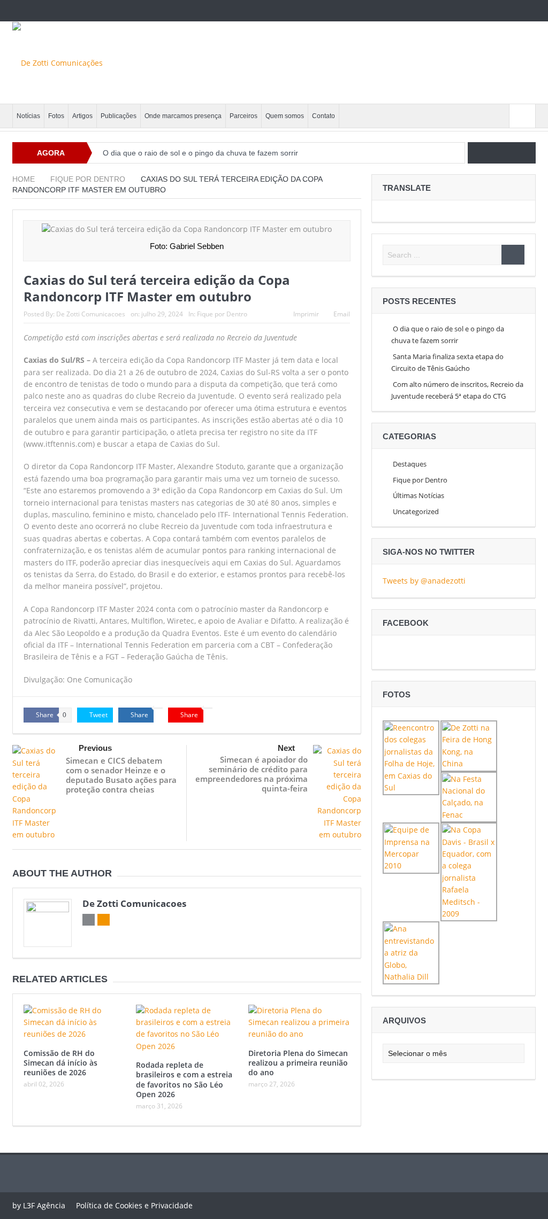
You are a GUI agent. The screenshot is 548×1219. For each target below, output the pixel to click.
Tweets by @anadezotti (424, 581)
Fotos (56, 116)
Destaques (410, 464)
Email (341, 314)
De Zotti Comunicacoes (90, 314)
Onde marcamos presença (183, 116)
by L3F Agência (38, 1205)
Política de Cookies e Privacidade (134, 1205)
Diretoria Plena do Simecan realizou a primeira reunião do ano (298, 1062)
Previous (95, 747)
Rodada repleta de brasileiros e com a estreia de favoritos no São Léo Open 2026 (184, 1079)
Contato (323, 116)
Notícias (28, 116)
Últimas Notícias (418, 495)
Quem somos (284, 116)
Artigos (82, 116)
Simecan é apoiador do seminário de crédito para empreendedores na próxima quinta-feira (251, 774)
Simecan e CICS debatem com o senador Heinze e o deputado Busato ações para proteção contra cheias (121, 775)
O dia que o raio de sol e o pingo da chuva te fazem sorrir (200, 153)
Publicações (118, 116)
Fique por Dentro (222, 314)
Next (286, 747)
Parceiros (243, 116)
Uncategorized (416, 511)
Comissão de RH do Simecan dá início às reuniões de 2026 (60, 1062)
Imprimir (306, 314)
